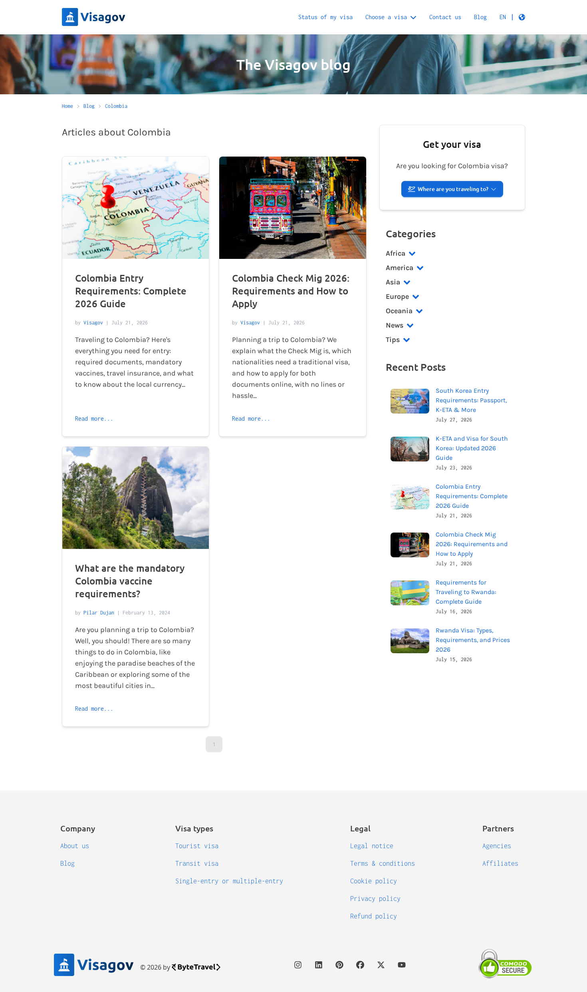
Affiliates (500, 863)
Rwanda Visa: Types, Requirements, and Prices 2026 (473, 639)
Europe (397, 296)
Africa (395, 253)
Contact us (445, 17)
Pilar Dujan (98, 613)
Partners (498, 828)
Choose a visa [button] (386, 17)
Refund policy (373, 916)
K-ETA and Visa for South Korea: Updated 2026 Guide (472, 448)
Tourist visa (196, 845)
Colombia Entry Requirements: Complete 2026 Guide (130, 291)
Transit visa (196, 863)
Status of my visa (325, 17)
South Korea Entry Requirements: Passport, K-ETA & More (471, 400)
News (394, 325)
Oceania (399, 310)
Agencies (496, 845)
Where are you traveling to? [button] (453, 189)
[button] (512, 17)
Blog (480, 17)
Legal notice (371, 845)
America (399, 267)
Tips (393, 339)
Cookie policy (373, 881)
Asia (393, 282)
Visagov (93, 323)
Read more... (94, 418)
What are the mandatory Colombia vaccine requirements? (129, 581)
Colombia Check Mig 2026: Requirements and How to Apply (290, 291)
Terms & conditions (382, 863)
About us (74, 845)
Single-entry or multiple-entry (229, 881)
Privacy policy (375, 898)
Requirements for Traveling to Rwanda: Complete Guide (466, 592)
